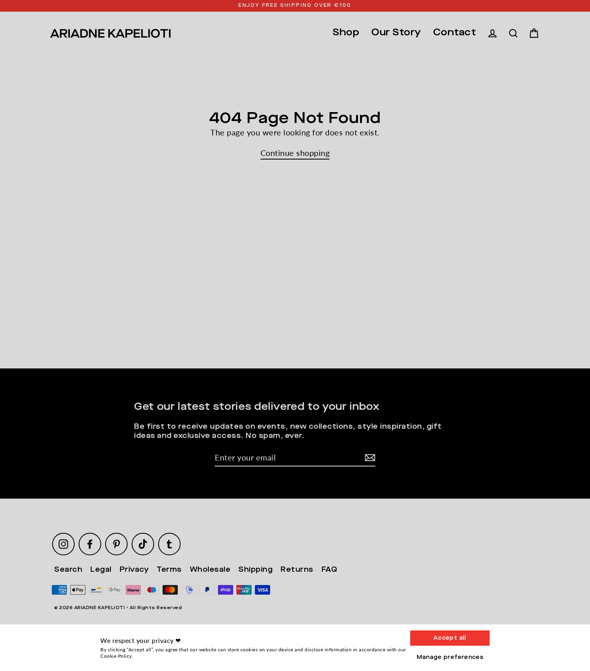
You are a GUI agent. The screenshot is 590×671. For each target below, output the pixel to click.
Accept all (449, 638)
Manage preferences (450, 657)
